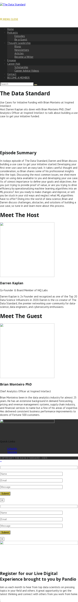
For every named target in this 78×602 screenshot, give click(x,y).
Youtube (12, 452)
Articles (19, 53)
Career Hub (13, 63)
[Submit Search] (35, 84)
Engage (11, 60)
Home (10, 29)
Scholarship (21, 67)
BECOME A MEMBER (18, 77)
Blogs (18, 46)
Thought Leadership (19, 43)
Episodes (20, 36)
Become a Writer (24, 57)
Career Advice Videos (27, 70)
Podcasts (12, 32)
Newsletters (22, 50)
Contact (11, 74)
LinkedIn (12, 448)
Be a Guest (21, 39)
